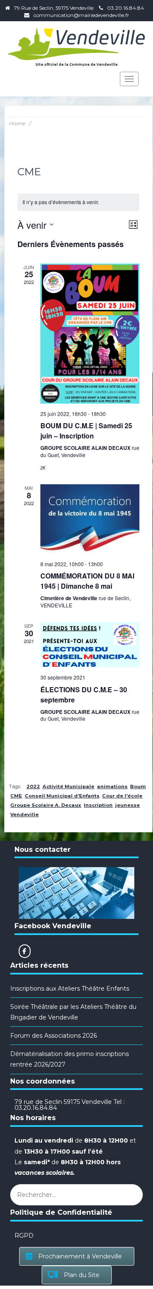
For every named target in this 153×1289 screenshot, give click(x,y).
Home (17, 123)
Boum (138, 786)
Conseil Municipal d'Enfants (62, 796)
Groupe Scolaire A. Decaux (45, 805)
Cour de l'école (122, 796)
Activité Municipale (68, 786)
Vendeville (24, 814)
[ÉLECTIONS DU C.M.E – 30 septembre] (89, 644)
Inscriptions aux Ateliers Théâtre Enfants (69, 988)
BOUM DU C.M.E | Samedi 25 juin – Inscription (86, 431)
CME (16, 796)
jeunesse (127, 805)
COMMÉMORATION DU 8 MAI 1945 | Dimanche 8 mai (87, 581)
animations (112, 786)
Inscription (98, 805)
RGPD (24, 1235)
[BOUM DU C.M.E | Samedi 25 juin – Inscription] (89, 334)
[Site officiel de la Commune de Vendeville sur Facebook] (25, 951)
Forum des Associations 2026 (53, 1035)
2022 (33, 786)
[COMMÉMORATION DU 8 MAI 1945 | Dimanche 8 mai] (89, 519)
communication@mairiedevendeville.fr (81, 15)
